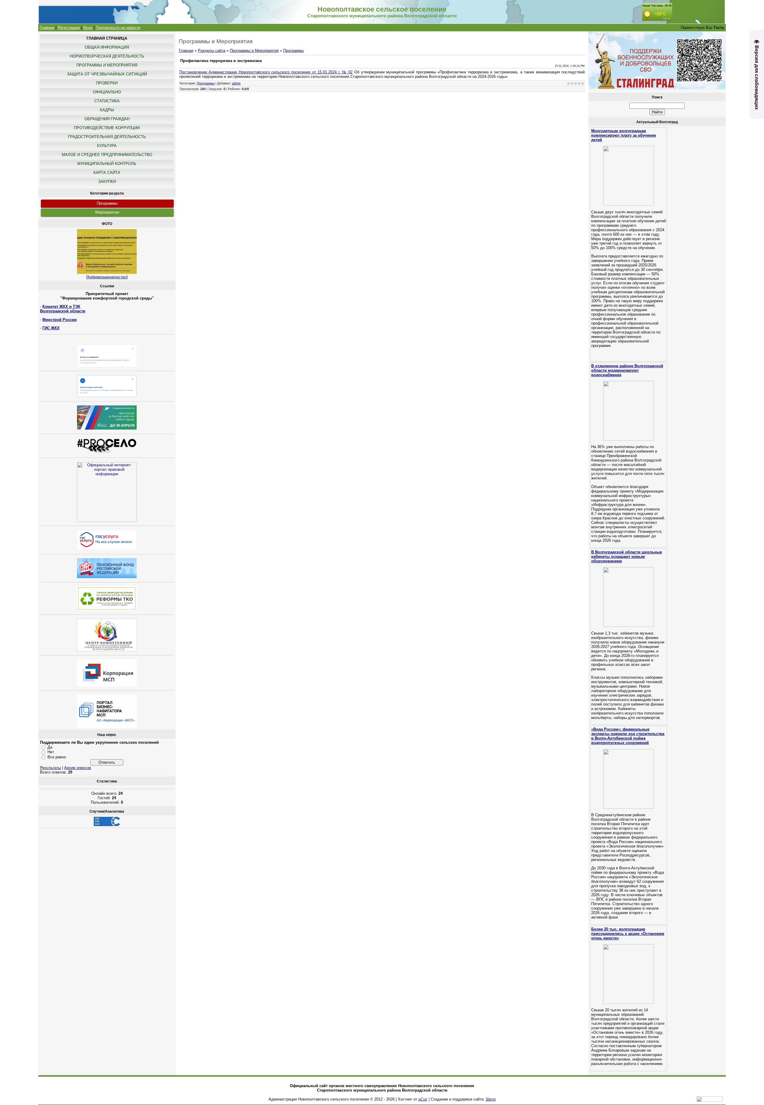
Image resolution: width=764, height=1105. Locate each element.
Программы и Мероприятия (254, 50)
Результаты (50, 768)
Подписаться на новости (118, 27)
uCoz (422, 1099)
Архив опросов (77, 768)
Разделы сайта (211, 50)
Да (49, 747)
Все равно (56, 757)
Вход (88, 27)
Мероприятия (107, 212)
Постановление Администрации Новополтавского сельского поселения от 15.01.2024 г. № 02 (266, 72)
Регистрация (69, 27)
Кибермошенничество (107, 277)
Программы (107, 203)
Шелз (491, 1099)
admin (236, 83)
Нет (50, 752)
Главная (47, 27)
